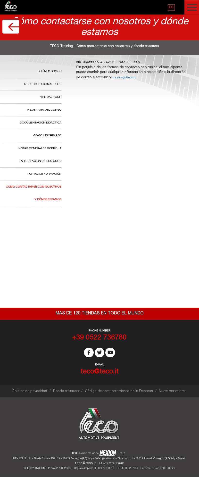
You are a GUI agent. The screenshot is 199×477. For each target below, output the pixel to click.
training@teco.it (124, 77)
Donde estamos (66, 391)
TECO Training (61, 46)
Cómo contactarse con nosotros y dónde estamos (33, 193)
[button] (171, 7)
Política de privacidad (29, 391)
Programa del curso (44, 109)
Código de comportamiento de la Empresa (119, 391)
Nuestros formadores (42, 84)
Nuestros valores (173, 391)
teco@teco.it (85, 463)
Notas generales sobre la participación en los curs (39, 155)
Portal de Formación (44, 174)
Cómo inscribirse (47, 135)
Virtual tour (50, 97)
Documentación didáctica (40, 122)
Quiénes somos (49, 71)
